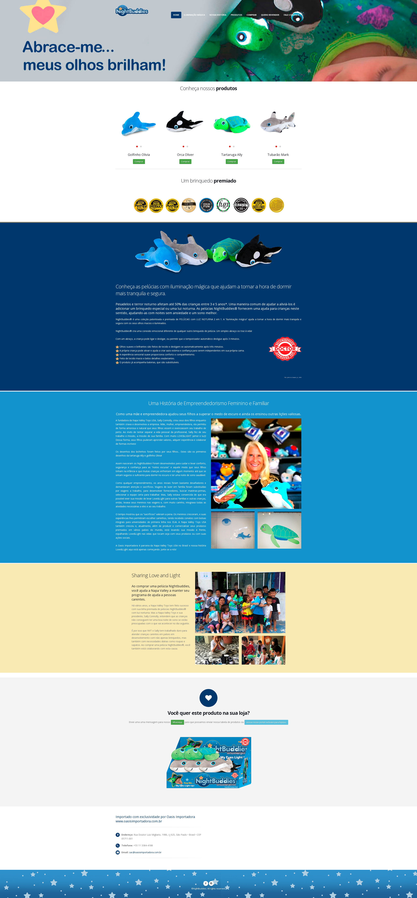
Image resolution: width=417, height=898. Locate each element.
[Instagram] (211, 883)
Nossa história (217, 15)
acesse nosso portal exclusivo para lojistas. (266, 722)
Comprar (252, 15)
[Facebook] (205, 883)
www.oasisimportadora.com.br (139, 821)
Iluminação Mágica (194, 15)
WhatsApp (177, 722)
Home (176, 15)
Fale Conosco (291, 15)
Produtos (236, 15)
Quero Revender (270, 15)
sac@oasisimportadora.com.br (145, 852)
